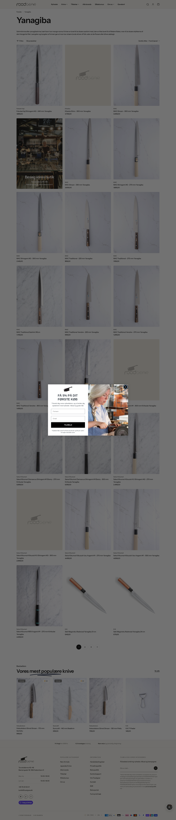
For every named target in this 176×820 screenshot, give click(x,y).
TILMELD (68, 425)
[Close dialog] (125, 387)
